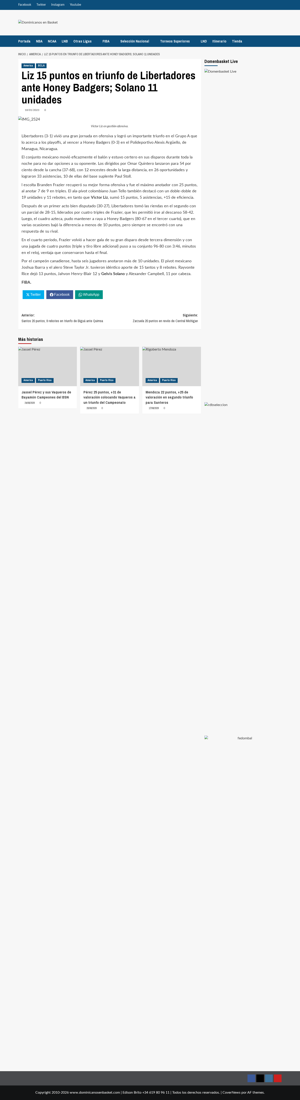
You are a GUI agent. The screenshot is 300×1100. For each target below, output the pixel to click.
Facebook (24, 4)
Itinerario (219, 41)
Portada (24, 41)
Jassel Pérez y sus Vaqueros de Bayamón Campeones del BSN (46, 394)
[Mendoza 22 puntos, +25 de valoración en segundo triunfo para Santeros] (171, 366)
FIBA (106, 41)
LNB (65, 41)
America (28, 65)
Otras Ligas (82, 41)
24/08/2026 (30, 403)
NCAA (52, 41)
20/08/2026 (92, 408)
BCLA (41, 65)
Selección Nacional (134, 41)
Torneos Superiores (175, 41)
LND (204, 41)
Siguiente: (165, 318)
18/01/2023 (32, 110)
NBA (39, 41)
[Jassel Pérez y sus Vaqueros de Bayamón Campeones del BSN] (47, 366)
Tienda (237, 41)
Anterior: (62, 318)
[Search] (279, 41)
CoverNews (231, 1092)
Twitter (41, 4)
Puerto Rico (45, 380)
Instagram (58, 4)
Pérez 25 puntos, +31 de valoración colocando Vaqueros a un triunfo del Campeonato (109, 397)
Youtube (75, 4)
